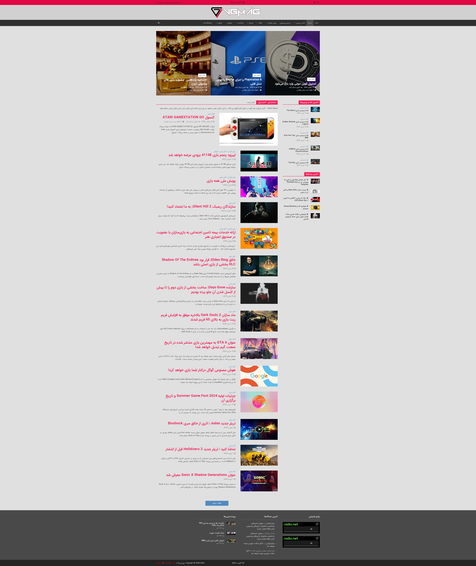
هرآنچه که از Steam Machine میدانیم (296, 207)
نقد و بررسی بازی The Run (298, 163)
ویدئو (251, 23)
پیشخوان (159, 563)
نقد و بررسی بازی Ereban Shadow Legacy (295, 123)
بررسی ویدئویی (285, 23)
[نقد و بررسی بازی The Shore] (315, 109)
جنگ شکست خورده (216, 533)
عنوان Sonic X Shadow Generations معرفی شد (201, 475)
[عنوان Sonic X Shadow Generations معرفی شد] (259, 480)
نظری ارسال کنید (294, 87)
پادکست (240, 23)
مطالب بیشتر (217, 503)
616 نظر (219, 528)
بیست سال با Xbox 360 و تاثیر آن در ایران (295, 191)
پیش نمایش (272, 23)
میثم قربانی (270, 523)
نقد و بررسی (300, 23)
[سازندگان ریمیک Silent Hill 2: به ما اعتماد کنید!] (259, 212)
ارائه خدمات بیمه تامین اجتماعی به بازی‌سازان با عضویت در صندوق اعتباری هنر (196, 234)
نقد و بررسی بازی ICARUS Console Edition (298, 150)
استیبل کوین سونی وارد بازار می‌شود (295, 84)
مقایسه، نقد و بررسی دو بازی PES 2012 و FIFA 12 (211, 524)
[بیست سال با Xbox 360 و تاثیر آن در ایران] (315, 191)
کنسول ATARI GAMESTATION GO (188, 117)
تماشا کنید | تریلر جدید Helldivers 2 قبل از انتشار (201, 449)
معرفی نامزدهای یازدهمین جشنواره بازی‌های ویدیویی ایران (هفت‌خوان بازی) (260, 526)
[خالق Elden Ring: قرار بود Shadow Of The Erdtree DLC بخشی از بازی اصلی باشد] (259, 265)
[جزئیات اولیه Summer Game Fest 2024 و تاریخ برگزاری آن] (259, 401)
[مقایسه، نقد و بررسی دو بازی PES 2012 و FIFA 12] (231, 523)
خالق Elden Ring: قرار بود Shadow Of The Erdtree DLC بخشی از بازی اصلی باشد (199, 262)
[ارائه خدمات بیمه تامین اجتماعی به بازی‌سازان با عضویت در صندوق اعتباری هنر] (259, 238)
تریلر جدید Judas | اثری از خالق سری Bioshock (202, 423)
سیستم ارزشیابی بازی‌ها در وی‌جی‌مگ (168, 2)
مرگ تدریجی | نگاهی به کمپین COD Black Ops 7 (295, 199)
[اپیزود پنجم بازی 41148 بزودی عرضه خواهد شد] (259, 160)
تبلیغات (166, 563)
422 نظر (219, 535)
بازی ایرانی (232, 152)
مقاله (260, 23)
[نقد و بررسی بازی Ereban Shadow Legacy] (315, 120)
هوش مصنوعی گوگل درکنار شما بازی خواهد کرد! (202, 370)
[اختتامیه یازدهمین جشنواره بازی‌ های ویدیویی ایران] (177, 63)
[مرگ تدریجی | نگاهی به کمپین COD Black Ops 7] (315, 199)
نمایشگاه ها (208, 23)
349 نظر (219, 543)
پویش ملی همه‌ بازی (221, 181)
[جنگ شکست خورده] (231, 533)
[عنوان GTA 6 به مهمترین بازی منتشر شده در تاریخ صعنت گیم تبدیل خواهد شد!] (259, 348)
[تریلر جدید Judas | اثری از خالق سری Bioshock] (259, 429)
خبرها (310, 23)
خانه (316, 23)
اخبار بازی (311, 79)
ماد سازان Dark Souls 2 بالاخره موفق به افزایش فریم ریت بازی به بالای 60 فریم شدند (198, 317)
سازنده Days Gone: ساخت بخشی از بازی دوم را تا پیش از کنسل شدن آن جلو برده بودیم (196, 289)
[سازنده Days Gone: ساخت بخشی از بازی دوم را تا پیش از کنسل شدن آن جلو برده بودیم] (259, 293)
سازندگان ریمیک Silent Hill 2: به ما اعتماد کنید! (201, 206)
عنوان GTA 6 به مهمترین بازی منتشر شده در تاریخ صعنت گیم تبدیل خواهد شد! (200, 344)
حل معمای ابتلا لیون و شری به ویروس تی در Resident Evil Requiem (296, 182)
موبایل (230, 23)
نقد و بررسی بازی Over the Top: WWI (296, 136)
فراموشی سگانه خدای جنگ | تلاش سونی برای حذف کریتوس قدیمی (296, 216)
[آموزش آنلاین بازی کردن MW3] (231, 540)
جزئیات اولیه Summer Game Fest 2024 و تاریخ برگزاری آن (201, 398)
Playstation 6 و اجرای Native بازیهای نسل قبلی (239, 82)
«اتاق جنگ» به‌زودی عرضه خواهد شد (259, 545)
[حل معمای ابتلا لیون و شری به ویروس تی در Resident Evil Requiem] (315, 181)
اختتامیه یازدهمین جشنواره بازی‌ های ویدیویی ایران (185, 82)
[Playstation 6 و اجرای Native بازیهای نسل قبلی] (231, 63)
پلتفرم (220, 23)
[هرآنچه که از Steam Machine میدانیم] (315, 207)
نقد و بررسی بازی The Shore (297, 110)
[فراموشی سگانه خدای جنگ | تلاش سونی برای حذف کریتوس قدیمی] (315, 215)
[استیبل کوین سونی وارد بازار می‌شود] (286, 63)
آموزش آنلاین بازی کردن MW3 (213, 540)
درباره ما (173, 563)
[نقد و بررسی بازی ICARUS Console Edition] (315, 147)
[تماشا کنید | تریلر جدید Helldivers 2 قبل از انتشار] (259, 455)
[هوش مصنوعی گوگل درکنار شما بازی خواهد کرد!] (259, 375)
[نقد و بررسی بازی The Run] (315, 161)
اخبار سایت (250, 102)
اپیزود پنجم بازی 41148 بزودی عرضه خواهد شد (202, 155)
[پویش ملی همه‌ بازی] (259, 186)
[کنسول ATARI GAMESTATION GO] (248, 129)
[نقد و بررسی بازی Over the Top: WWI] (315, 134)
